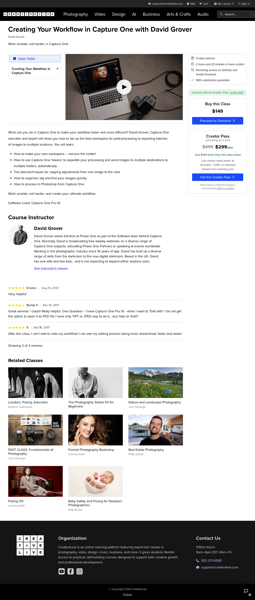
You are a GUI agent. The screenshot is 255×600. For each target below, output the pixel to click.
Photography (75, 14)
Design (118, 14)
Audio (203, 14)
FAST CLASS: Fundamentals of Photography (30, 451)
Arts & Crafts (179, 14)
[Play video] (124, 87)
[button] (246, 591)
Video (99, 14)
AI (134, 14)
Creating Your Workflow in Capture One (31, 70)
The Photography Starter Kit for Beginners (91, 404)
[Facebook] (70, 571)
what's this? (237, 92)
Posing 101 (15, 501)
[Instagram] (79, 571)
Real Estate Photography (146, 449)
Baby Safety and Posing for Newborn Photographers (95, 503)
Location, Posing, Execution (28, 402)
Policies (127, 594)
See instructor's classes (51, 268)
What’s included (226, 188)
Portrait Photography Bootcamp (91, 449)
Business (151, 14)
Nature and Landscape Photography (154, 402)
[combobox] (236, 14)
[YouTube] (61, 571)
